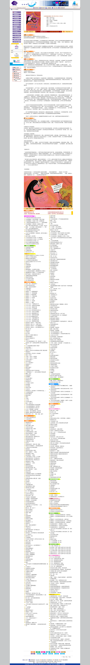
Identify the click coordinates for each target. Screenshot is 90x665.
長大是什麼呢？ (29, 378)
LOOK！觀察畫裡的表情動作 (56, 560)
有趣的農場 (28, 266)
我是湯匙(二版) (29, 549)
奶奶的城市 (28, 542)
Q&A (16, 71)
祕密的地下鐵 (53, 649)
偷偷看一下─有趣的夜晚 (31, 294)
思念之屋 (28, 608)
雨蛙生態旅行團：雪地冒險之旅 (33, 459)
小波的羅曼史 (29, 419)
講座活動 (17, 73)
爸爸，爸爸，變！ (30, 540)
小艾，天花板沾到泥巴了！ (32, 618)
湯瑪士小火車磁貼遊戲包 (31, 257)
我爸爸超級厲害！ (30, 466)
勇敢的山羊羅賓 (53, 424)
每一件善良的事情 (54, 413)
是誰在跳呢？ (29, 361)
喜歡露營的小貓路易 (54, 319)
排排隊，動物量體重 (30, 554)
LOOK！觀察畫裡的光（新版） (57, 563)
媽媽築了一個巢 (29, 611)
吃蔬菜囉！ (28, 384)
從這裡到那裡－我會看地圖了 (56, 336)
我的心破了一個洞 (54, 410)
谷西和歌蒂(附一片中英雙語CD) (57, 496)
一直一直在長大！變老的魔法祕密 (57, 438)
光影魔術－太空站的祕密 (31, 500)
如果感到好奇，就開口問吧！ (56, 429)
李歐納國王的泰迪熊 (54, 262)
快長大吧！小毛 (53, 491)
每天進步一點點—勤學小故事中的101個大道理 (60, 548)
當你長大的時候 (53, 426)
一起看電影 (28, 607)
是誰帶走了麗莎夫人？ (55, 589)
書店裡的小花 (53, 293)
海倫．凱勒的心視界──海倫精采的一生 (59, 605)
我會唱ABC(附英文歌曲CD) (56, 509)
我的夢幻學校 (53, 298)
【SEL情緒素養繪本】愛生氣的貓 (33, 404)
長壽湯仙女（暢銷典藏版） (32, 574)
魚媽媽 (27, 621)
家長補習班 (28, 543)
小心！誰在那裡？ (30, 362)
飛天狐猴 (28, 557)
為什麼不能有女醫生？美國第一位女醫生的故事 (60, 603)
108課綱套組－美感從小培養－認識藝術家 (35, 221)
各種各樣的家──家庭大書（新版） (33, 444)
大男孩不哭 (52, 250)
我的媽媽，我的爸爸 (54, 327)
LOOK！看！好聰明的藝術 (56, 566)
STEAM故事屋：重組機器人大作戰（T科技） (60, 236)
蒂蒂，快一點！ (53, 256)
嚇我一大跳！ (29, 373)
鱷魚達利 (52, 278)
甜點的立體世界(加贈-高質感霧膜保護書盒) (59, 504)
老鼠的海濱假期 (53, 457)
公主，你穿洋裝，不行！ (55, 288)
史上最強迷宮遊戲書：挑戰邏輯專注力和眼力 (35, 271)
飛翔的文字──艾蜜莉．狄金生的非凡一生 (59, 634)
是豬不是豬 (52, 215)
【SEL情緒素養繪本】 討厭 (56, 332)
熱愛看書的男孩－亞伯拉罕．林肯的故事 (59, 596)
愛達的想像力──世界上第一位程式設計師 (59, 613)
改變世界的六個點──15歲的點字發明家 (59, 616)
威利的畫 (52, 487)
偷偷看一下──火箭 (30, 299)
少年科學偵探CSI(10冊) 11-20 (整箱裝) (34, 239)
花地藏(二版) (53, 474)
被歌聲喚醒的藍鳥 (54, 265)
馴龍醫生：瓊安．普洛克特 (56, 646)
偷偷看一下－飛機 (30, 302)
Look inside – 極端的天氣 (31, 307)
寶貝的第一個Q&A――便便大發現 (33, 322)
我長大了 (28, 339)
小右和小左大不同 (54, 335)
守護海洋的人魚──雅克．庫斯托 (57, 611)
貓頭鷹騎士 (52, 301)
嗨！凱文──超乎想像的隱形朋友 (33, 597)
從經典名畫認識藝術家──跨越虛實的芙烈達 (59, 588)
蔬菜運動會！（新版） (31, 455)
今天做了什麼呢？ (54, 366)
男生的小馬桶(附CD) (30, 338)
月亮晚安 (28, 331)
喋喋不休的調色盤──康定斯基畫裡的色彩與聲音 (60, 581)
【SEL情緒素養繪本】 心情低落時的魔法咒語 (60, 333)
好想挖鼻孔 (52, 361)
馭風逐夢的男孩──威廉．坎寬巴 (57, 607)
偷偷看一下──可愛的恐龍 (31, 296)
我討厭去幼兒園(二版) (30, 467)
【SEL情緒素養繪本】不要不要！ (33, 406)
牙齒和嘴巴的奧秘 (30, 247)
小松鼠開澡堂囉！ (30, 392)
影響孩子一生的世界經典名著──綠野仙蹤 (59, 519)
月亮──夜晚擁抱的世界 (55, 248)
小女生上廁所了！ (30, 359)
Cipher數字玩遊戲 (30, 278)
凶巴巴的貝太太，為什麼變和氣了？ (33, 545)
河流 (51, 416)
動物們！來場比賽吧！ (55, 307)
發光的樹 (52, 427)
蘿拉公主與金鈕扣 (54, 503)
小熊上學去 (28, 582)
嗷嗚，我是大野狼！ (54, 328)
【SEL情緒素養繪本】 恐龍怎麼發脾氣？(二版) (36, 594)
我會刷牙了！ (29, 364)
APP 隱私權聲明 (64, 659)
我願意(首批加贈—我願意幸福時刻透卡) (59, 454)
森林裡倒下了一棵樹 (54, 450)
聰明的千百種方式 (54, 282)
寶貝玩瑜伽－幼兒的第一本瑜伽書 (33, 353)
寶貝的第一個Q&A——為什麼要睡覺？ (34, 325)
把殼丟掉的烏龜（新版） (31, 450)
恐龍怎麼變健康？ (30, 548)
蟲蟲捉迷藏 (28, 515)
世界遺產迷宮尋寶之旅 (31, 576)
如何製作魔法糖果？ (54, 355)
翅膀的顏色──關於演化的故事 (57, 460)
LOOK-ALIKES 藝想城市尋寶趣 (57, 564)
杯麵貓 (51, 372)
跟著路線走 (28, 517)
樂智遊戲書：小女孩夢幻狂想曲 (33, 269)
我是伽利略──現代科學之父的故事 (58, 625)
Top (69, 656)
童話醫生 (52, 369)
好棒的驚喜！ (29, 375)
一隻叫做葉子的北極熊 (55, 231)
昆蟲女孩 (52, 631)
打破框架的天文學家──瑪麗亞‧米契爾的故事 (60, 648)
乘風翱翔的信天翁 (54, 264)
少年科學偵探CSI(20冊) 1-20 (32, 240)
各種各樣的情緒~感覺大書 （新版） (33, 478)
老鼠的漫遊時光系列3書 (55, 477)
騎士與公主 (28, 483)
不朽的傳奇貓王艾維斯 (55, 637)
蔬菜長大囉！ (29, 387)
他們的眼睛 (52, 433)
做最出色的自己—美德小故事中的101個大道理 (60, 552)
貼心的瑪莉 (28, 546)
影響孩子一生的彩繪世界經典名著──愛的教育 (60, 522)
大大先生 (52, 281)
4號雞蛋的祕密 (53, 364)
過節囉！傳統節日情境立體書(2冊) (33, 412)
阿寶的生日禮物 (29, 518)
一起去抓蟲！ (29, 489)
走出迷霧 (52, 415)
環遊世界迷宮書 (29, 277)
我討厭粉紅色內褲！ (54, 367)
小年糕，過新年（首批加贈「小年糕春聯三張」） (61, 342)
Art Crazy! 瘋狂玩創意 (55, 557)
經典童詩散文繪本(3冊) (55, 382)
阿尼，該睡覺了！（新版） (32, 452)
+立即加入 (16, 56)
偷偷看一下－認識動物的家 (32, 291)
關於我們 (43, 7)
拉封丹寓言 (28, 470)
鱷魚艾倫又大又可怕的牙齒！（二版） (34, 504)
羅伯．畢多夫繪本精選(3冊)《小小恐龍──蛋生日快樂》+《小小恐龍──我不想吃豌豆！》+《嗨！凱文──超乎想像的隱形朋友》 (36, 227)
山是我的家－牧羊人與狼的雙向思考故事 (59, 422)
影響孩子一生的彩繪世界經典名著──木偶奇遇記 (60, 520)
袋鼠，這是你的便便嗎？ (31, 286)
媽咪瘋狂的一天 (29, 521)
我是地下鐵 (52, 464)
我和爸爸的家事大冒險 (55, 363)
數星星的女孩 (53, 419)
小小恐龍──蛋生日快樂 (55, 226)
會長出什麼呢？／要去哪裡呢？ (57, 377)
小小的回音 (52, 296)
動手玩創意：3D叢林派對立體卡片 (33, 274)
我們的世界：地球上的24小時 (56, 436)
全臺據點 (49, 7)
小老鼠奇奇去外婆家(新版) (31, 447)
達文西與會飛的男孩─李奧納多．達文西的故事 (60, 569)
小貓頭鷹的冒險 (29, 484)
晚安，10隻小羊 (29, 403)
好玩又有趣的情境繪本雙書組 (32, 242)
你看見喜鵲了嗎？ (54, 591)
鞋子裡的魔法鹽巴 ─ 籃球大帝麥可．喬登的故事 (60, 597)
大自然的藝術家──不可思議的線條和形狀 (59, 219)
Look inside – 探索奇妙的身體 (32, 314)
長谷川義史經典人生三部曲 (32, 231)
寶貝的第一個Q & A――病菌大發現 (33, 324)
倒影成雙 (52, 575)
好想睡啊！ (28, 376)
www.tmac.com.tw (21, 7)
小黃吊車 (28, 389)
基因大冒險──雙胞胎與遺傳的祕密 (58, 259)
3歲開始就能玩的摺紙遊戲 (31, 275)
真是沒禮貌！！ (29, 347)
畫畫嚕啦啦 (28, 464)
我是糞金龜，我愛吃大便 (31, 622)
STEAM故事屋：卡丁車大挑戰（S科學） (59, 234)
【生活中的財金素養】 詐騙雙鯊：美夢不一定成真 (61, 400)
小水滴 (27, 400)
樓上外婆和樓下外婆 (54, 483)
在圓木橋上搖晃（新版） (31, 428)
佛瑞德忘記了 (29, 587)
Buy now (68, 31)
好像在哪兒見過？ (54, 260)
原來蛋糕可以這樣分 (54, 360)
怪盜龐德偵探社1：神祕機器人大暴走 (58, 524)
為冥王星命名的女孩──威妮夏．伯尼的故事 (59, 639)
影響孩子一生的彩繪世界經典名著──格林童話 (60, 514)
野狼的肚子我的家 (30, 569)
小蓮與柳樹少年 (53, 294)
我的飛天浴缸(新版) (30, 487)
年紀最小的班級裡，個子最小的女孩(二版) (35, 539)
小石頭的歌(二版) (54, 421)
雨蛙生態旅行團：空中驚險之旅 (33, 458)
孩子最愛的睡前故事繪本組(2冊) (33, 230)
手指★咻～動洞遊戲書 (31, 497)
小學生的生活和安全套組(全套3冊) (33, 217)
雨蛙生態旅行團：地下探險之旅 (33, 529)
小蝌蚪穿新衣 (29, 506)
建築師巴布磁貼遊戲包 (31, 258)
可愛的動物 (28, 264)
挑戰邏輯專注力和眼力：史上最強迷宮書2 (35, 272)
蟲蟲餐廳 (52, 350)
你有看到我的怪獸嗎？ (31, 503)
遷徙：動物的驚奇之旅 (55, 466)
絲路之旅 (52, 407)
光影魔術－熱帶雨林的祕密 (32, 498)
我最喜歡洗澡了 (29, 422)
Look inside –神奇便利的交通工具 (33, 310)
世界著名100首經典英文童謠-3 (57, 511)
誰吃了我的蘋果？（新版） (32, 469)
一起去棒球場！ (53, 268)
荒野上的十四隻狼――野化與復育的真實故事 (60, 443)
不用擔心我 (52, 349)
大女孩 (51, 353)
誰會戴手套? (28, 379)
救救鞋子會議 (53, 539)
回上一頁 (65, 656)
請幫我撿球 (52, 325)
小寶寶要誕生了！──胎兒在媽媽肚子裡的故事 (36, 372)
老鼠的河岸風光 (53, 455)
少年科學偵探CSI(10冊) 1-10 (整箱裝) (34, 237)
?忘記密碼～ (16, 55)
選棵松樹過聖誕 (29, 601)
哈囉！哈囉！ (29, 512)
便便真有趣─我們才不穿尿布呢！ (33, 370)
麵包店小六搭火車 (54, 229)
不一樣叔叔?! (28, 534)
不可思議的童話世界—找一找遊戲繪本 (58, 315)
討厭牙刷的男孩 (29, 559)
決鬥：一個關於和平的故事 (56, 458)
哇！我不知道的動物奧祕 (31, 490)
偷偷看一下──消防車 (30, 300)
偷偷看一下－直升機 (30, 297)
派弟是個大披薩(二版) (55, 488)
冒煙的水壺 (28, 573)
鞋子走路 (28, 333)
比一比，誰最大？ (30, 492)
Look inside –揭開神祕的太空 (32, 313)
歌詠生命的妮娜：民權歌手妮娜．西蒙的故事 (60, 643)
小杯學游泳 (52, 284)
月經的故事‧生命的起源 (55, 441)
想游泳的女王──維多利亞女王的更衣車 (59, 614)
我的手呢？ (28, 330)
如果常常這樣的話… (30, 493)
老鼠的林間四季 (53, 449)
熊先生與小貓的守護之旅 (55, 375)
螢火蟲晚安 (28, 520)
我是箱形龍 (28, 551)
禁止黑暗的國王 (53, 245)
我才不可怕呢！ (53, 312)
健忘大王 (52, 537)
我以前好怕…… (29, 583)
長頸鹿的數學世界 (54, 324)
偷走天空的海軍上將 (54, 344)
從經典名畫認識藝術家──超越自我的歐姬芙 (59, 586)
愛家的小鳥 (52, 217)
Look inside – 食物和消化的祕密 (33, 305)
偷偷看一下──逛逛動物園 (31, 293)
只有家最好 (28, 619)
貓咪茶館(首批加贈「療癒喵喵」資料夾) (59, 304)
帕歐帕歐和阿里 (53, 536)
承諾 (27, 514)
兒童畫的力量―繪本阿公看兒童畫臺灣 (58, 571)
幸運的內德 (28, 472)
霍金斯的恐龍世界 (30, 439)
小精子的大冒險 (29, 427)
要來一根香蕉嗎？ (54, 270)
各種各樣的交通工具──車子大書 (57, 313)
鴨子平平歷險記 (29, 509)
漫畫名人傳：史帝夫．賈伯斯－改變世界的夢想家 (61, 600)
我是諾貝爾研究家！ (30, 616)
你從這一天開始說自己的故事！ (57, 430)
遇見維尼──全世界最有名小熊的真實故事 (35, 532)
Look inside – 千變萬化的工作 (32, 303)
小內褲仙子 (28, 566)
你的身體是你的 (53, 305)
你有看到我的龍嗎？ (30, 501)
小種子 (27, 398)
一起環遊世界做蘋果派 (55, 374)
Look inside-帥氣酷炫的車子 (32, 316)
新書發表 (17, 75)
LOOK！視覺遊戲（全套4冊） (32, 409)
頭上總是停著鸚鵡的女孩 (31, 580)
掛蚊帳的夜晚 (53, 461)
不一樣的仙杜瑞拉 (30, 614)
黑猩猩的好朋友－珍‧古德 (55, 602)
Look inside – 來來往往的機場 (32, 311)
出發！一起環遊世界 (54, 501)
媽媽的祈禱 (28, 560)
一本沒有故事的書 (54, 240)
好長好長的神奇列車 (30, 285)
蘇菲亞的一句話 (29, 535)
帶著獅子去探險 (53, 316)
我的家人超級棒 (53, 299)
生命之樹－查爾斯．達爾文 (56, 599)
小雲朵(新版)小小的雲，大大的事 (33, 456)
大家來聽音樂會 (53, 482)
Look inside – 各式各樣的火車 (32, 319)
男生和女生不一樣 (30, 252)
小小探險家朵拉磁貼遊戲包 (32, 260)
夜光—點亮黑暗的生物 (55, 338)
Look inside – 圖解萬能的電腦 (32, 321)
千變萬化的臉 (29, 250)
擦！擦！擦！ (29, 328)
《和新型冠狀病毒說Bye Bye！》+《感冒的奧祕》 (37, 222)
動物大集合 (28, 395)
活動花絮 (17, 77)
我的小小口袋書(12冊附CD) (32, 335)
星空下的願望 (53, 222)
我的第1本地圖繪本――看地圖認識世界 (34, 445)
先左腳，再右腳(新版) (30, 434)
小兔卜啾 (28, 476)
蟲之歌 (27, 442)
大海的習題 (52, 405)
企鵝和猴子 (52, 485)
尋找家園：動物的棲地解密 (56, 468)
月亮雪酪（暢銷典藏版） (31, 585)
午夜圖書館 (28, 537)
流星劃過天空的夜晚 (30, 568)
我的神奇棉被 (53, 290)
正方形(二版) (28, 590)
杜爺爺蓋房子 (53, 490)
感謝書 (27, 365)
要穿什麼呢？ (29, 367)
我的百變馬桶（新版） (31, 486)
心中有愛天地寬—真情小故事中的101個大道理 (60, 550)
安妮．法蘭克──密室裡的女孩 (57, 608)
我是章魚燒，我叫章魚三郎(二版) (33, 593)
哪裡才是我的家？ (30, 610)
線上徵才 (17, 67)
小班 (51, 291)
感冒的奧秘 (28, 248)
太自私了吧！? (29, 348)
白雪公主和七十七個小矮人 (32, 613)
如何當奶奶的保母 (30, 596)
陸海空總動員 (29, 393)
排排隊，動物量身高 (30, 553)
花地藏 (51, 472)
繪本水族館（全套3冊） (31, 236)
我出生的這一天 (53, 253)
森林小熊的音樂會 (54, 246)
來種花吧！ (28, 368)
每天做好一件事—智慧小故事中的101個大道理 (60, 547)
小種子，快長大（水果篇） (32, 358)
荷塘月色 (28, 523)
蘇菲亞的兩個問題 (54, 225)
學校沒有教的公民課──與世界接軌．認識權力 (60, 418)
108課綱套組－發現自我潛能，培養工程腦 (35, 219)
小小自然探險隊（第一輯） (56, 540)
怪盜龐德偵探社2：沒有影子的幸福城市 (59, 525)
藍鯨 (27, 562)
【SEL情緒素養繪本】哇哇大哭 (32, 407)
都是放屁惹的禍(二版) (30, 438)
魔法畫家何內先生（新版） (56, 572)
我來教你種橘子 (29, 336)
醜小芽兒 (52, 302)
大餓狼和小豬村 (29, 571)
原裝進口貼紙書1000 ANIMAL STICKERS (35, 255)
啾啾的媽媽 (52, 356)
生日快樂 (52, 370)
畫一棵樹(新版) (29, 531)
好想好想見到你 (53, 257)
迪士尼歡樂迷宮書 (30, 280)
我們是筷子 (52, 271)
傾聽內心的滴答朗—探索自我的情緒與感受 (59, 452)
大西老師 (52, 274)
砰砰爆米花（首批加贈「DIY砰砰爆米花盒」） (36, 390)
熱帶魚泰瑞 (28, 588)
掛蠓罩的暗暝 (53, 463)
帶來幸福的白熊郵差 (30, 577)
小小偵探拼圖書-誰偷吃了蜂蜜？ (33, 345)
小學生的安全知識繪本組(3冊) (32, 243)
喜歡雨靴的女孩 (29, 556)
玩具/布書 (55, 7)
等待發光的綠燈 (53, 347)
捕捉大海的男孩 (53, 471)
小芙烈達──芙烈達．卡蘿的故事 (57, 583)
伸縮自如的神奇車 (54, 310)
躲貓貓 (27, 591)
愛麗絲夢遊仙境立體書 (55, 500)
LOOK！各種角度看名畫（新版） (57, 558)
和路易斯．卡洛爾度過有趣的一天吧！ (58, 623)
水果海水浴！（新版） (31, 462)
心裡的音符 (28, 528)
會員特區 (37, 7)
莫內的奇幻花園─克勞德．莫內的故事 (58, 567)
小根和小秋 (28, 424)
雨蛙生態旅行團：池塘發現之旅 (33, 436)
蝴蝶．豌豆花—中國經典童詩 (56, 380)
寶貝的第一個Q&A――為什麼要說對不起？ (35, 327)
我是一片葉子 (29, 354)
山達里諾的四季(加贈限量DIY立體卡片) (58, 506)
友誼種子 (28, 481)
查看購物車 (62, 7)
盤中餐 (51, 475)
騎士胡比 (28, 480)
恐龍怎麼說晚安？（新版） (32, 433)
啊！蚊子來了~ (53, 352)
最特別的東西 (53, 480)
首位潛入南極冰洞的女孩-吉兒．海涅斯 (59, 632)
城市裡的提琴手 (29, 599)
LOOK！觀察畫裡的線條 (55, 561)
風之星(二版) (53, 412)
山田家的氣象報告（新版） (32, 431)
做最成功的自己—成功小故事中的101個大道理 (60, 553)
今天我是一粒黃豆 (30, 382)
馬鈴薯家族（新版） (30, 453)
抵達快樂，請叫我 (54, 469)
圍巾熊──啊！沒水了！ (31, 507)
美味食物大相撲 (53, 308)
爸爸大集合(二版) (29, 495)
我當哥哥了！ (29, 526)
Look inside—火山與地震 (31, 308)
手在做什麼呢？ (29, 401)
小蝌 (51, 223)
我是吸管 (52, 273)
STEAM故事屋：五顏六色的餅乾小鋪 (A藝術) (60, 233)
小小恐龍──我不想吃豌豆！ (56, 228)
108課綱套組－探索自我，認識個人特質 (34, 224)
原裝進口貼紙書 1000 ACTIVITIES (33, 261)
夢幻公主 (28, 263)
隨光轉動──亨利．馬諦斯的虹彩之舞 (58, 580)
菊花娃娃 (28, 448)
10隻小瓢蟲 (28, 290)
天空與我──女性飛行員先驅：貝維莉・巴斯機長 (60, 636)
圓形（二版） (53, 220)
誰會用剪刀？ (29, 381)
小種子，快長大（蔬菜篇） (32, 356)
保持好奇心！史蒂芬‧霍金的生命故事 (58, 629)
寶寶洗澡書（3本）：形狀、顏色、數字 (34, 414)
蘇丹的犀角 (52, 435)
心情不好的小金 (53, 254)
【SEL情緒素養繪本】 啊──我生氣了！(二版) (36, 341)
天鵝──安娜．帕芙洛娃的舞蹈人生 (58, 610)
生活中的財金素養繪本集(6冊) (56, 402)
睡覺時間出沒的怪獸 (54, 279)
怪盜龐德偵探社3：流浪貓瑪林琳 (57, 527)
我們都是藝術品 (53, 584)
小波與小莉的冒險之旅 (31, 417)
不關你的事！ (29, 288)
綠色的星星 (52, 276)
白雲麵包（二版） (30, 430)
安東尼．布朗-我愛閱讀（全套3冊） (34, 410)
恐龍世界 (28, 267)
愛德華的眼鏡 (53, 251)
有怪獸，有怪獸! (54, 495)
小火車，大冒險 (29, 602)
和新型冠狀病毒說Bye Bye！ (56, 242)
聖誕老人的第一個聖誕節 (55, 339)
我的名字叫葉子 (29, 511)
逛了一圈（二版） (54, 574)
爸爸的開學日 (53, 267)
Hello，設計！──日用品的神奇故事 (58, 432)
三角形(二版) (28, 579)
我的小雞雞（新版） (30, 425)
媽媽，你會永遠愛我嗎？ (31, 525)
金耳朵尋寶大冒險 (54, 534)
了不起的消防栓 (53, 346)
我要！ (27, 396)
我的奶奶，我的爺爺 (54, 330)
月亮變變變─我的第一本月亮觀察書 (33, 473)
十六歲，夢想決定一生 (55, 545)
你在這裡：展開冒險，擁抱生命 (57, 446)
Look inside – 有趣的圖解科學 (32, 317)
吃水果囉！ (28, 386)
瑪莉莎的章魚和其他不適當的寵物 (33, 475)
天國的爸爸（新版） (30, 441)
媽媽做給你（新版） (30, 461)
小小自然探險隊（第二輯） (56, 542)
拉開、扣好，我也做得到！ (32, 283)
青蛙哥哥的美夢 (53, 358)
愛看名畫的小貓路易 (54, 318)
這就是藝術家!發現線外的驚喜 (56, 341)
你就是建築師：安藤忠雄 (55, 592)
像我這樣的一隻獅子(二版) (56, 243)
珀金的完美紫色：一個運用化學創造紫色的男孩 (60, 645)
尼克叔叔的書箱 (53, 444)
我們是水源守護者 (54, 440)
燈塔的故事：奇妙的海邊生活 (56, 447)
